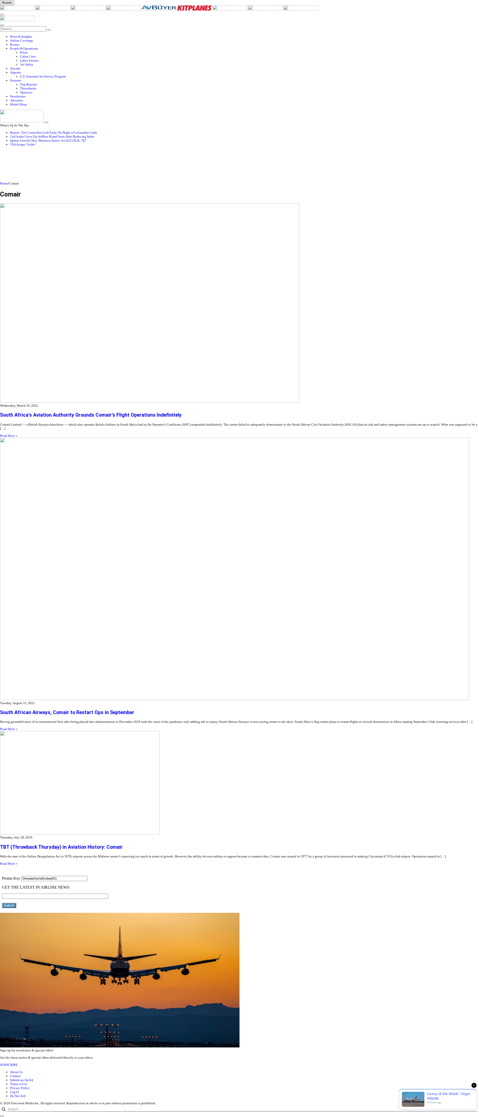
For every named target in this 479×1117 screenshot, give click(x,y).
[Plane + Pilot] (230, 9)
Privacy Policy (20, 1088)
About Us (16, 1072)
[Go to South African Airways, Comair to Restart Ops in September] (239, 569)
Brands (7, 2)
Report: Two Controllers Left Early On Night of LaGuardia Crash (53, 132)
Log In (14, 1092)
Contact (15, 1076)
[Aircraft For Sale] (124, 9)
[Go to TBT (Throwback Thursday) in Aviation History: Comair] (239, 783)
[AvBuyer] (159, 9)
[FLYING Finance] (300, 9)
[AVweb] (88, 9)
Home (4, 183)
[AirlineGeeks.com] (17, 9)
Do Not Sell (18, 1096)
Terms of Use (18, 1084)
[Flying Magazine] (53, 9)
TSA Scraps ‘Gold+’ (23, 144)
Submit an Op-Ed (21, 1080)
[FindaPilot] (265, 9)
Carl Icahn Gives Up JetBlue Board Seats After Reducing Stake (52, 136)
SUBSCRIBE (9, 1065)
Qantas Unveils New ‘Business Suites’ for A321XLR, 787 (48, 140)
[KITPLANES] (195, 9)
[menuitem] (244, 37)
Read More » (8, 436)
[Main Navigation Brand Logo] (17, 20)
